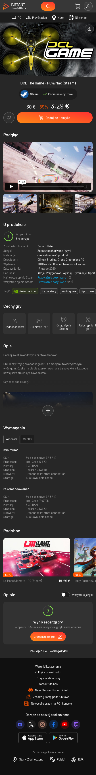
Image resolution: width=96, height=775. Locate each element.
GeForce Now (27, 291)
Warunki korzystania (48, 666)
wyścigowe (69, 291)
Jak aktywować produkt (53, 255)
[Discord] (20, 724)
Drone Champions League (69, 264)
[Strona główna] (14, 6)
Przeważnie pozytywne (52, 277)
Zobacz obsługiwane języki (54, 250)
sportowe (87, 291)
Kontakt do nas (48, 684)
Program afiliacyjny (48, 678)
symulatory (49, 291)
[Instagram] (42, 724)
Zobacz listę (45, 246)
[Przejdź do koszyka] (77, 6)
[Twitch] (75, 724)
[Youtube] (64, 724)
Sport (91, 273)
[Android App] (63, 738)
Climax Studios (47, 259)
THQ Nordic (45, 264)
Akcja (41, 273)
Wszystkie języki (82, 595)
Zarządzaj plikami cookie (48, 752)
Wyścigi (67, 273)
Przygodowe (53, 273)
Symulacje (80, 273)
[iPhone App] (32, 738)
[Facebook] (53, 724)
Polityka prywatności (48, 672)
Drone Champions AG (71, 259)
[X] (31, 724)
